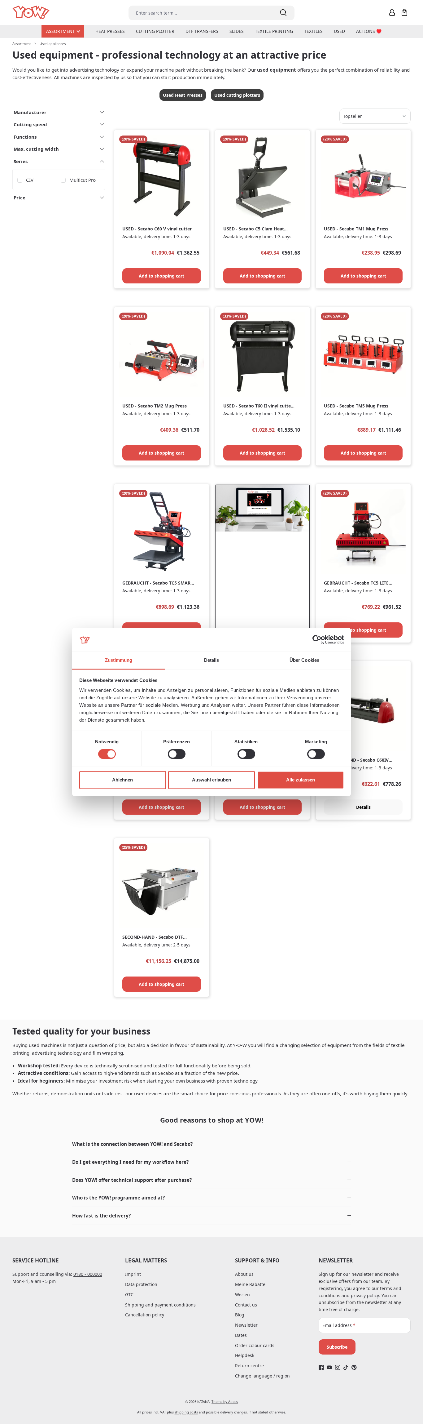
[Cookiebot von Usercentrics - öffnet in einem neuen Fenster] (317, 639)
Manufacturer (30, 112)
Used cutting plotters (237, 95)
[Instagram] (337, 1367)
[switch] (176, 754)
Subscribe (337, 1347)
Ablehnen (122, 779)
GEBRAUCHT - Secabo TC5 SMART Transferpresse (157, 583)
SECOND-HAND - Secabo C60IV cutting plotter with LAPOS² (356, 760)
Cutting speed (30, 124)
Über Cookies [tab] (304, 660)
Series (21, 161)
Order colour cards (254, 1345)
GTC (129, 1294)
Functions (25, 137)
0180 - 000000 (87, 1274)
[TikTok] (345, 1367)
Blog (239, 1315)
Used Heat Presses (183, 95)
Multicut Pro (82, 180)
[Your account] (392, 12)
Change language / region (262, 1376)
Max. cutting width (36, 149)
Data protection (141, 1284)
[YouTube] (329, 1367)
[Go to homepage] (31, 13)
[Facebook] (321, 1367)
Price (19, 197)
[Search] (283, 13)
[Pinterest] (354, 1367)
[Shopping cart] (404, 12)
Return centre (249, 1365)
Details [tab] (211, 660)
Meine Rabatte (250, 1284)
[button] (211, 1144)
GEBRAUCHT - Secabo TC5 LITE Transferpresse (356, 583)
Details (363, 807)
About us (244, 1274)
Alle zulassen (300, 779)
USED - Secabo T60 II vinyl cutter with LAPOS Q (258, 406)
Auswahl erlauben (211, 779)
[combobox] (200, 13)
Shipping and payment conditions (160, 1305)
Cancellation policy (144, 1315)
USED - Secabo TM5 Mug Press (356, 406)
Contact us (246, 1305)
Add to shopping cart (161, 276)
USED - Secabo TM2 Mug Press (154, 406)
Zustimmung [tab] (119, 660)
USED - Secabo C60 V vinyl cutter (157, 229)
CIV (29, 180)
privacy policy (365, 1295)
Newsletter (246, 1325)
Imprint (133, 1274)
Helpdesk (244, 1355)
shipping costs (186, 1412)
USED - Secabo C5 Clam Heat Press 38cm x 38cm (253, 229)
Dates (241, 1335)
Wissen (242, 1294)
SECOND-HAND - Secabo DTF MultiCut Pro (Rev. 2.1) (152, 937)
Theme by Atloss (225, 1401)
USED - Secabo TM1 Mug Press (356, 229)
